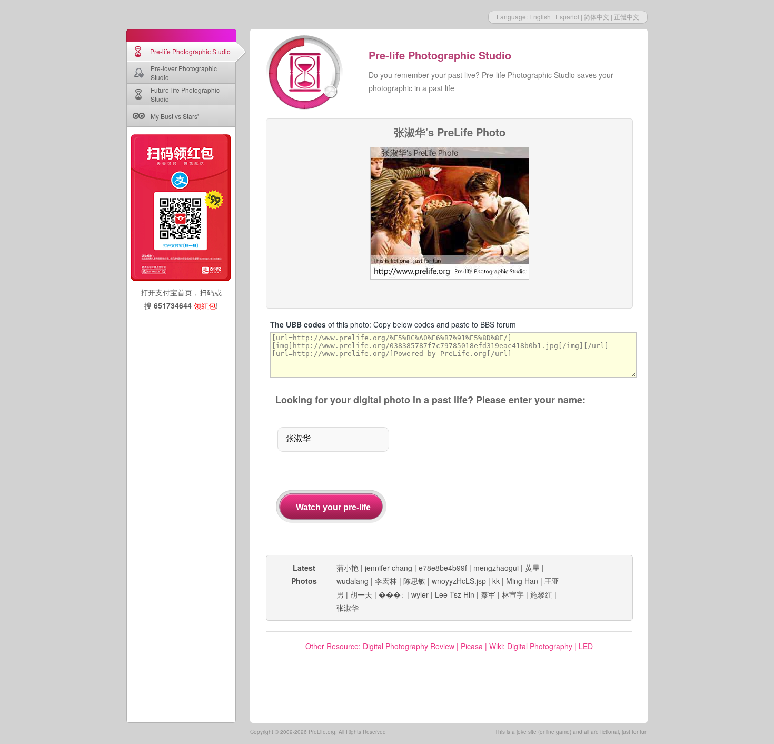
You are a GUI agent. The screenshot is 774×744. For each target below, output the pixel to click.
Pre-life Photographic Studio (190, 51)
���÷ (392, 594)
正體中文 (626, 16)
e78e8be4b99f (443, 567)
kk (496, 581)
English (540, 16)
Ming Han (522, 581)
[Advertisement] (523, 481)
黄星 (532, 567)
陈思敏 (414, 581)
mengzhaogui (496, 567)
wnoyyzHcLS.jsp (459, 581)
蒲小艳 (347, 567)
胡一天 (361, 594)
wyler (420, 594)
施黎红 (541, 594)
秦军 (488, 594)
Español (567, 16)
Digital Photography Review (408, 646)
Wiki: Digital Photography (530, 646)
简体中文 (596, 16)
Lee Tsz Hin (454, 594)
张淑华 (347, 607)
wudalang (352, 581)
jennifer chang (388, 567)
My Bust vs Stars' (175, 116)
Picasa (472, 646)
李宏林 (386, 581)
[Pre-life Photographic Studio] (305, 73)
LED (586, 646)
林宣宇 (513, 594)
